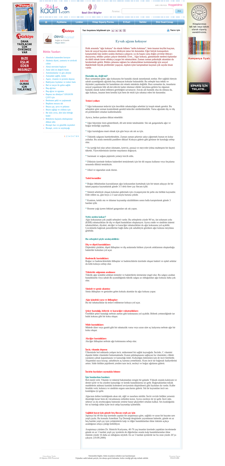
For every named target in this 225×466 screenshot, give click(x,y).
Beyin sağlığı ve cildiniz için (58, 110)
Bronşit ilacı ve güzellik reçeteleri (60, 125)
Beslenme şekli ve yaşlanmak (58, 100)
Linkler (79, 22)
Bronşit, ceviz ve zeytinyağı (58, 128)
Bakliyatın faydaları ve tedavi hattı (61, 82)
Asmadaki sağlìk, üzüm (56, 76)
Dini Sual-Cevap (164, 22)
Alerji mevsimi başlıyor (56, 67)
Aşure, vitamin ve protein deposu (60, 79)
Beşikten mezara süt (54, 103)
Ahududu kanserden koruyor (58, 57)
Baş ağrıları (51, 88)
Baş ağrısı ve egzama (55, 91)
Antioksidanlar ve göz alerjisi (58, 73)
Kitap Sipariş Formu (103, 22)
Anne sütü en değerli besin (57, 70)
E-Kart (126, 22)
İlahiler (143, 22)
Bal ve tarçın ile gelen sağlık (58, 85)
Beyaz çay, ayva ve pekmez (57, 106)
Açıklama (61, 22)
